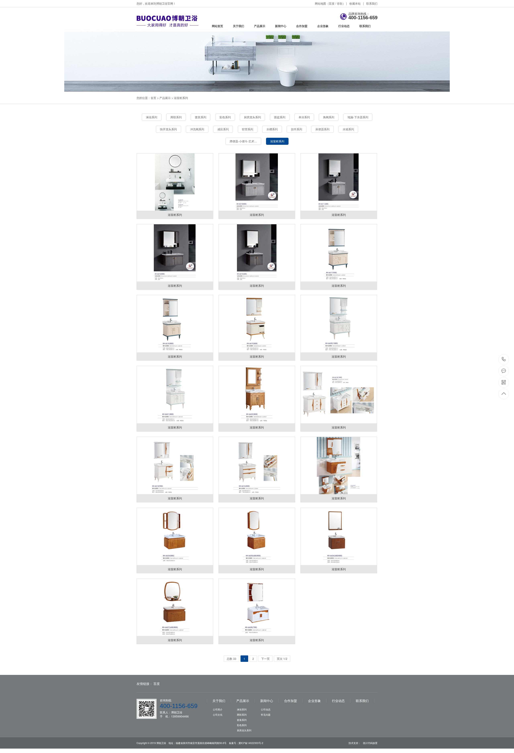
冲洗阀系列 (197, 129)
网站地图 (320, 3)
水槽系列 (272, 129)
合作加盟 (301, 26)
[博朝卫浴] (171, 29)
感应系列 (223, 129)
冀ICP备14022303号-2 (251, 743)
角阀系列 (328, 117)
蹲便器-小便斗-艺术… (243, 141)
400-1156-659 (504, 359)
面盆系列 (279, 117)
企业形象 (322, 26)
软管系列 (247, 129)
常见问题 (265, 714)
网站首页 (217, 26)
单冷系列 (304, 117)
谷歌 (340, 3)
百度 (332, 3)
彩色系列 (225, 117)
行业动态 (344, 26)
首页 (153, 98)
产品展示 (259, 26)
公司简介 (217, 709)
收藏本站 (355, 3)
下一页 (265, 659)
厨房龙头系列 (252, 117)
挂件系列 (296, 129)
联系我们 (371, 3)
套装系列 (200, 117)
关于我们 (238, 26)
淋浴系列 (151, 117)
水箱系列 (348, 129)
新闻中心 (280, 26)
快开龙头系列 (168, 129)
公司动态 (265, 709)
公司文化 (217, 714)
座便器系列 (322, 129)
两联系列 (176, 117)
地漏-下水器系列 (358, 117)
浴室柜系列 (181, 98)
